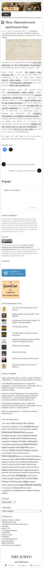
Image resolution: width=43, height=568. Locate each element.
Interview (34, 456)
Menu (6, 14)
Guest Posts (11, 453)
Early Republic (22, 447)
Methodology (31, 464)
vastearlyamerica (8, 490)
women (24, 490)
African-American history (11, 429)
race (20, 481)
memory (21, 35)
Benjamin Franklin (9, 438)
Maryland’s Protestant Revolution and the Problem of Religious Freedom (26, 340)
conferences (32, 441)
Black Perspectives (8, 543)
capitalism (6, 441)
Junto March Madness (26, 459)
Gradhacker (6, 532)
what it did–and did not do (20, 85)
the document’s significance (21, 82)
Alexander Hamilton (31, 429)
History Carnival (7, 535)
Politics (5, 478)
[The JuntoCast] (11, 298)
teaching (37, 484)
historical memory (23, 453)
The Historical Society (9, 522)
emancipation (35, 33)
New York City (6, 472)
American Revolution (13, 432)
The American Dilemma (20, 327)
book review (21, 438)
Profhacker (5, 537)
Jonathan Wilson (21, 31)
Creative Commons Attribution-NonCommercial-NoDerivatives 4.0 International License (18, 247)
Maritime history (14, 462)
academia (29, 426)
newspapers (34, 470)
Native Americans (10, 469)
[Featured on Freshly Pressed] (14, 276)
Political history (31, 475)
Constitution (6, 444)
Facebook (6, 261)
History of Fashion (23, 456)
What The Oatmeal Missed (21, 346)
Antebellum (30, 433)
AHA (21, 429)
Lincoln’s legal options (11, 80)
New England (24, 470)
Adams (36, 427)
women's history (33, 490)
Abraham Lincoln (10, 33)
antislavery (20, 33)
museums (27, 35)
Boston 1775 (6, 528)
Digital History (30, 444)
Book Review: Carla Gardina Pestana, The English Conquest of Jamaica (26, 321)
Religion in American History (11, 520)
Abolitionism (6, 427)
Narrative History (16, 467)
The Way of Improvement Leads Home (15, 524)
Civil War (27, 33)
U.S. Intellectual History (9, 530)
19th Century (28, 423)
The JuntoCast (7, 488)
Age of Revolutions (8, 541)
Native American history (30, 467)
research (11, 485)
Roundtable (19, 485)
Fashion (32, 447)
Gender (12, 450)
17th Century (6, 423)
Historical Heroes (23, 408)
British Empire (32, 438)
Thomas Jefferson (19, 488)
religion (25, 481)
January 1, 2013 (7, 31)
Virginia (18, 490)
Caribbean (14, 441)
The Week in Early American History (21, 164)
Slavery (33, 35)
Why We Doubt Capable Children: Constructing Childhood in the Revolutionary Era (19, 399)
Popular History (14, 478)
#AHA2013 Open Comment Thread (22, 171)
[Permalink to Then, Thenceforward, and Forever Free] (3, 22)
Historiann (5, 526)
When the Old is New (19, 352)
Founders (5, 450)
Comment (32, 208)
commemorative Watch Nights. (20, 92)
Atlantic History (16, 435)
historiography (9, 455)
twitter (29, 488)
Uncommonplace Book (9, 539)
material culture (27, 462)
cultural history (17, 444)
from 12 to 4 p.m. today (23, 129)
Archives (5, 435)
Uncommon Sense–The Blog (11, 545)
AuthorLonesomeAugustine (11, 411)
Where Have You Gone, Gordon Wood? (25, 358)
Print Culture (26, 478)
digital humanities (8, 447)
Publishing (13, 481)
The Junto (21, 557)
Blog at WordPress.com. (21, 562)
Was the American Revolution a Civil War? (27, 380)
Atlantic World (30, 435)
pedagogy (21, 475)
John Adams (11, 459)
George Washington (23, 450)
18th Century (16, 423)
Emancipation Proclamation (10, 35)
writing (4, 493)
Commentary (34, 31)
